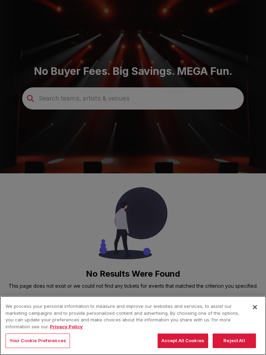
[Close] (255, 307)
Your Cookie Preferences (37, 340)
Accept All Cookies (182, 340)
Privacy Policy (66, 326)
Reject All (234, 340)
